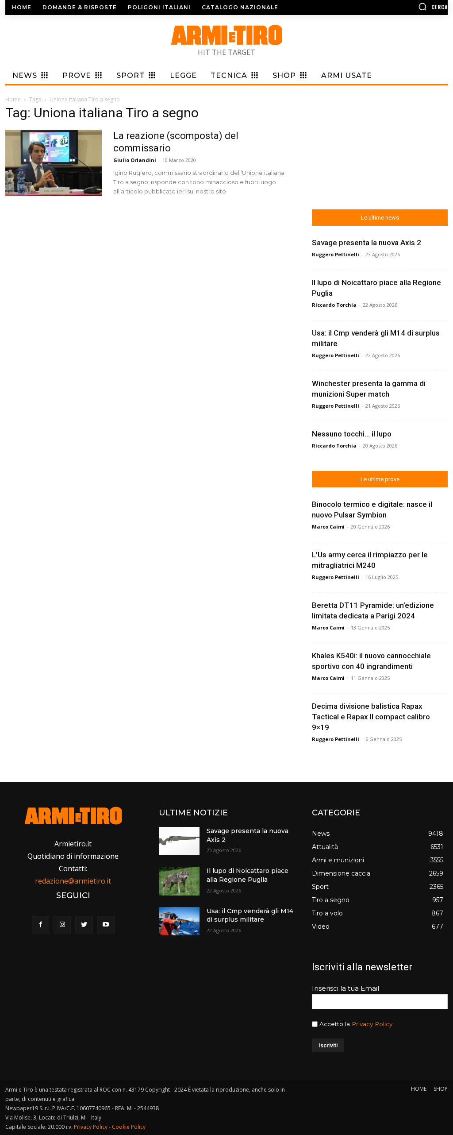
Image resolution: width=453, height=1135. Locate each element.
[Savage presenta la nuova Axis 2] (179, 841)
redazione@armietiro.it (73, 881)
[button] (396, 6)
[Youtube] (106, 924)
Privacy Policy (372, 1023)
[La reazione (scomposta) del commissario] (53, 163)
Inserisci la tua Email (345, 988)
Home (13, 99)
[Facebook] (40, 924)
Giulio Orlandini (134, 160)
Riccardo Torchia (334, 304)
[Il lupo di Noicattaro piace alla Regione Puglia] (179, 881)
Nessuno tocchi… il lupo (352, 433)
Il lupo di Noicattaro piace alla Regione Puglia (247, 875)
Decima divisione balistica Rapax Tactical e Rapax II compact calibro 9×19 (371, 717)
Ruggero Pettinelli (335, 254)
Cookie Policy (129, 1127)
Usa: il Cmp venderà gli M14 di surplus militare (250, 915)
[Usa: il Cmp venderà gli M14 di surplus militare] (179, 921)
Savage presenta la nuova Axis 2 (366, 242)
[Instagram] (62, 924)
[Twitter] (83, 924)
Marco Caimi (328, 526)
